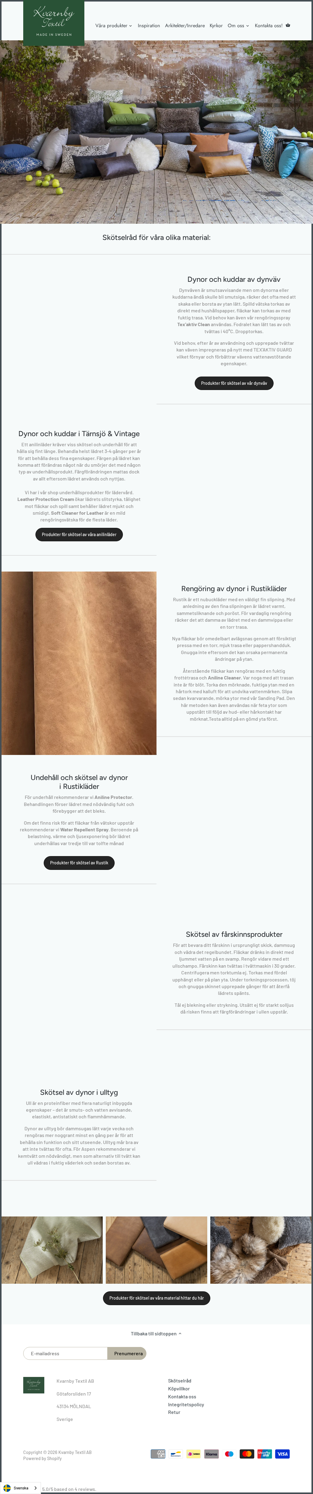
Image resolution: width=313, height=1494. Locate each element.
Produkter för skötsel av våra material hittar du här (156, 1298)
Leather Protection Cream (45, 499)
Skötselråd (179, 1380)
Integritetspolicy (186, 1404)
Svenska (21, 1487)
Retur (174, 1412)
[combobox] (20, 1488)
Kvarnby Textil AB (75, 1452)
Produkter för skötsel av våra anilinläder (79, 534)
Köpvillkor (179, 1388)
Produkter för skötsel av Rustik (79, 862)
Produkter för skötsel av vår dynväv (234, 383)
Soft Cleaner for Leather (77, 513)
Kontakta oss (182, 1396)
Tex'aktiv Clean (193, 324)
